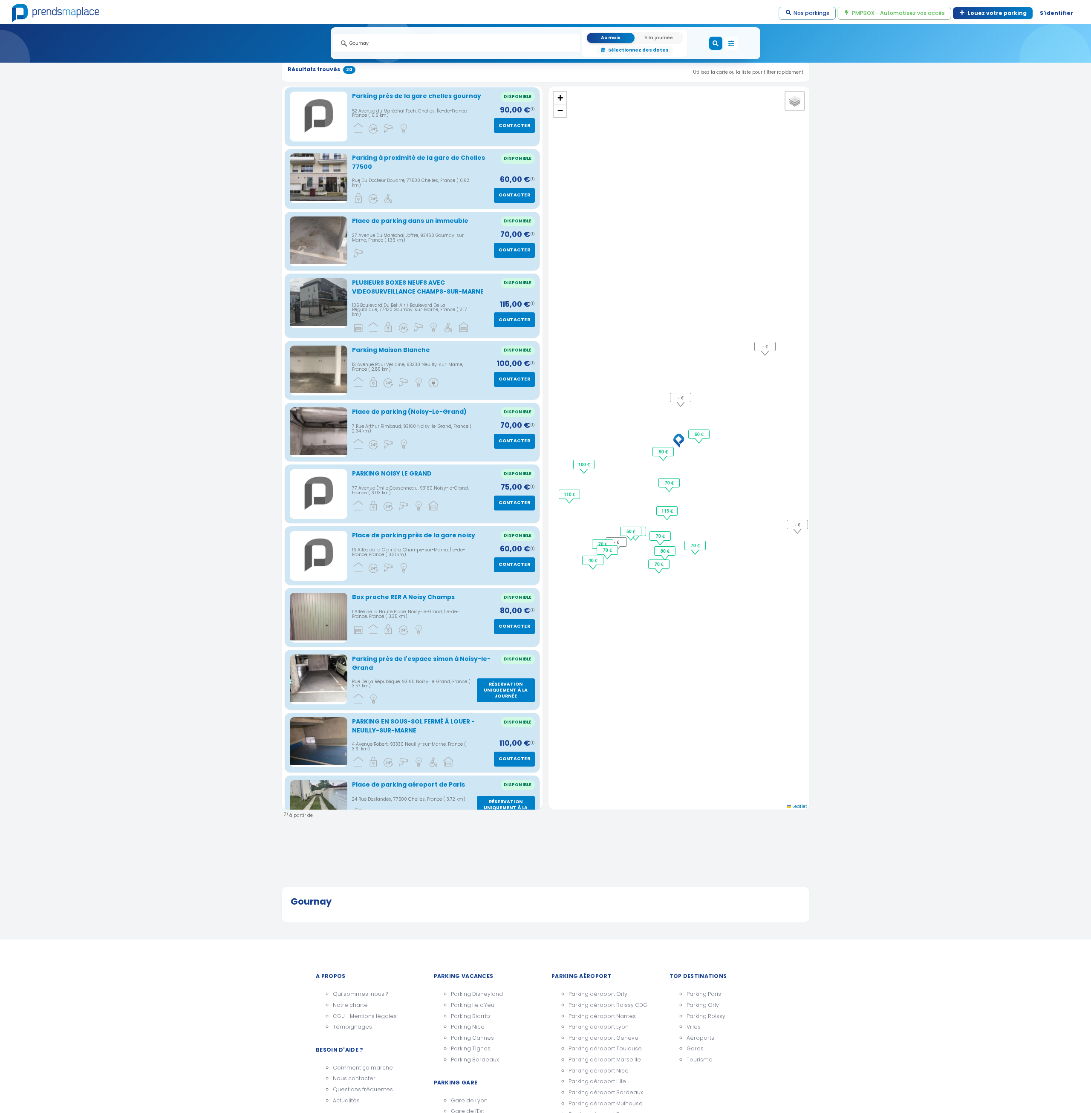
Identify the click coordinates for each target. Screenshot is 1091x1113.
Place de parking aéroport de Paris (408, 784)
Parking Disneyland (477, 994)
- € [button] (616, 542)
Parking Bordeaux (475, 1059)
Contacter (514, 125)
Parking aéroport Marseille (605, 1059)
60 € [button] (699, 434)
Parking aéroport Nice (599, 1070)
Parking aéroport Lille (597, 1081)
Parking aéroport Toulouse (605, 1048)
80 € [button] (665, 551)
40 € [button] (593, 560)
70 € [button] (669, 482)
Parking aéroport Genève (603, 1037)
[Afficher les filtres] (731, 43)
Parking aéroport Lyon (599, 1026)
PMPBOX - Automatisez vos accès (898, 13)
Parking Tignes (471, 1048)
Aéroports (700, 1037)
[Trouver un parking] (716, 43)
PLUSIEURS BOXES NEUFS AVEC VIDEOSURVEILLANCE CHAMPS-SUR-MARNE (418, 287)
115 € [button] (667, 510)
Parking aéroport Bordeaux (606, 1092)
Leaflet (799, 806)
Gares (695, 1048)
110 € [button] (569, 494)
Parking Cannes (472, 1037)
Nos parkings (811, 13)
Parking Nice (468, 1026)
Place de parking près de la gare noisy (413, 535)
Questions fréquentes (363, 1089)
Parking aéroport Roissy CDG (608, 1005)
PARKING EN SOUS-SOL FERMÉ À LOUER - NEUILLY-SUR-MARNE (413, 726)
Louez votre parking (997, 13)
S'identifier (1056, 13)
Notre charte (350, 1005)
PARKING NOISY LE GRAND (392, 473)
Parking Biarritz (471, 1016)
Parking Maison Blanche (391, 350)
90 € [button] (663, 451)
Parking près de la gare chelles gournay (416, 96)
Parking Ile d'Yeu (472, 1005)
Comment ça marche (363, 1067)
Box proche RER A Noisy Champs (403, 597)
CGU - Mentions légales (365, 1016)
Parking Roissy (706, 1016)
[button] (679, 440)
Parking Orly (703, 1005)
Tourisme (700, 1059)
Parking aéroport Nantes (602, 1016)
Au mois (611, 38)
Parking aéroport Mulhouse (606, 1103)
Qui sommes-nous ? (360, 994)
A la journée (658, 38)
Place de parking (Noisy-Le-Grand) (409, 411)
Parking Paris (704, 994)
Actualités (346, 1100)
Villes (694, 1026)
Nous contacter (354, 1078)
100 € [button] (584, 464)
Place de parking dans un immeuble (410, 220)
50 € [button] (630, 531)
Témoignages (352, 1026)
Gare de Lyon (469, 1100)
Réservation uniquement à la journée (506, 690)
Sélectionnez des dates (638, 50)
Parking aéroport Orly (598, 994)
